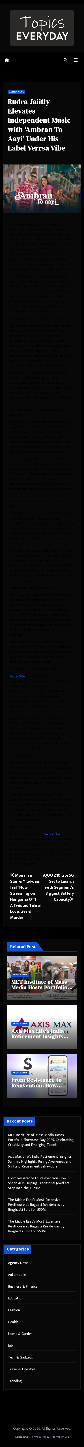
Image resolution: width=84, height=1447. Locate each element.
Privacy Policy (40, 1436)
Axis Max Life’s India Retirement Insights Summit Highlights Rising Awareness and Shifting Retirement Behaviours (40, 1162)
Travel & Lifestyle (22, 1369)
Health (13, 1322)
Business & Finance (23, 1287)
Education (16, 1298)
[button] (65, 60)
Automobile (17, 1275)
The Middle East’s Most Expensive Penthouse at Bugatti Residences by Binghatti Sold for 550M (36, 1205)
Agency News (16, 92)
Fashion (14, 1310)
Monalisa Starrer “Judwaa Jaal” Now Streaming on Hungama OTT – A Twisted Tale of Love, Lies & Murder (26, 896)
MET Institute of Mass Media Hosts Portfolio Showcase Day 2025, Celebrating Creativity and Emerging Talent (41, 1140)
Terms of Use (61, 1436)
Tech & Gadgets (20, 1358)
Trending (15, 1381)
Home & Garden (20, 1334)
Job (10, 1346)
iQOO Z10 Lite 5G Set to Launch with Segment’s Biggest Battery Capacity (58, 887)
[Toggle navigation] (76, 60)
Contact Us (21, 1436)
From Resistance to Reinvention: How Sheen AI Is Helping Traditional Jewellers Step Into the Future (38, 1183)
